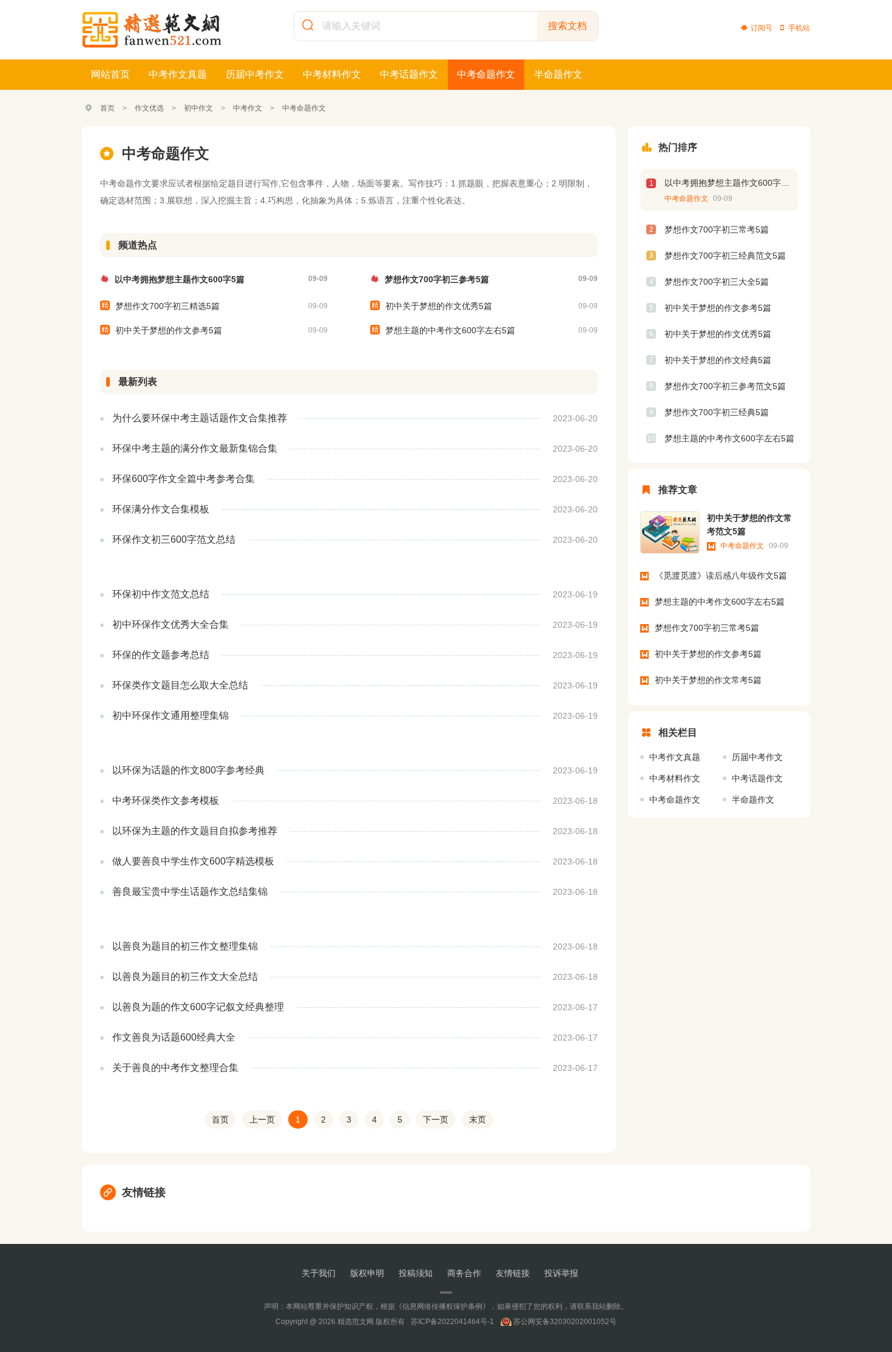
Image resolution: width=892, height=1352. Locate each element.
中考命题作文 (486, 74)
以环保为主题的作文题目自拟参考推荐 (194, 831)
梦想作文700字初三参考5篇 (437, 279)
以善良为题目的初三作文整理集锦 (185, 946)
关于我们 (319, 1273)
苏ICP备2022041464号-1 (452, 1321)
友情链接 (144, 1192)
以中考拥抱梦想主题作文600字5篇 (180, 279)
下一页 (435, 1119)
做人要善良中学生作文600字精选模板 (193, 861)
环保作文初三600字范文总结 (173, 539)
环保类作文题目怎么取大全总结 (180, 685)
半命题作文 (558, 74)
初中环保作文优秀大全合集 (170, 624)
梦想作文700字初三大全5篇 (716, 282)
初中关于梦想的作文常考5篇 (708, 680)
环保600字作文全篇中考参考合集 (183, 479)
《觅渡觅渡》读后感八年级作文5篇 (721, 575)
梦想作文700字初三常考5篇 (716, 229)
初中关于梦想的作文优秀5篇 (438, 306)
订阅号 (761, 28)
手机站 (799, 28)
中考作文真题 (178, 74)
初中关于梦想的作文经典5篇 (717, 360)
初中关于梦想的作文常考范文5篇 (749, 524)
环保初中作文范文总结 (160, 594)
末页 (477, 1119)
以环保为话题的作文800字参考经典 (188, 770)
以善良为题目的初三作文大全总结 (185, 976)
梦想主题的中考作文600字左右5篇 (450, 330)
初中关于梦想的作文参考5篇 (168, 330)
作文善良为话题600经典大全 (173, 1037)
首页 (107, 108)
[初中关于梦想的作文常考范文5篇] (670, 532)
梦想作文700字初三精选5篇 (167, 306)
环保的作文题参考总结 (160, 655)
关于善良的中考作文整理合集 (175, 1067)
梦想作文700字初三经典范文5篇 (725, 255)
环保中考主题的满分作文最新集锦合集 (194, 448)
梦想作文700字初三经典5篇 (716, 412)
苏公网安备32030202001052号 (565, 1321)
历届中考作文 (255, 74)
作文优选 (149, 108)
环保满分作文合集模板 (160, 509)
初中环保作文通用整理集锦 (170, 715)
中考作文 (247, 108)
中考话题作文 (409, 74)
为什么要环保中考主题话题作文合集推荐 (199, 418)
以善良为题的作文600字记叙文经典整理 (198, 1007)
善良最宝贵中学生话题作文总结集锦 (190, 891)
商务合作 (464, 1273)
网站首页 (110, 74)
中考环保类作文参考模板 (165, 800)
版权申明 (367, 1273)
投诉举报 (561, 1273)
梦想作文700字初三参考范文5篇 (725, 386)
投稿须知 (416, 1273)
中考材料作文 (332, 74)
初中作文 (198, 108)
